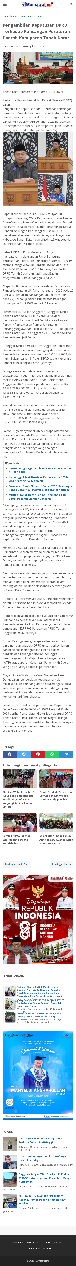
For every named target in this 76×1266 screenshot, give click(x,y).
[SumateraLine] (38, 4)
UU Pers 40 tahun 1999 (38, 1248)
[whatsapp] (52, 754)
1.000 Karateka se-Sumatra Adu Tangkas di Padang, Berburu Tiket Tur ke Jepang (39, 1015)
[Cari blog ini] (71, 4)
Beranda (18, 1242)
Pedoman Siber (52, 1242)
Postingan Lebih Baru (17, 864)
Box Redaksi (33, 1242)
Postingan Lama (61, 864)
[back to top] (68, 1258)
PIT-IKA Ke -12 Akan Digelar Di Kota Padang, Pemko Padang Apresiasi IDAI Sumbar (43, 1199)
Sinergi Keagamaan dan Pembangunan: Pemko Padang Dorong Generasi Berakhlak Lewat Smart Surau (39, 1003)
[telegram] (66, 754)
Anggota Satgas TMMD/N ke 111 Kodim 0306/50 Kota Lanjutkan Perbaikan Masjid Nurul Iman (45, 1178)
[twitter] (24, 754)
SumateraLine (42, 1260)
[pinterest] (38, 754)
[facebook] (10, 754)
